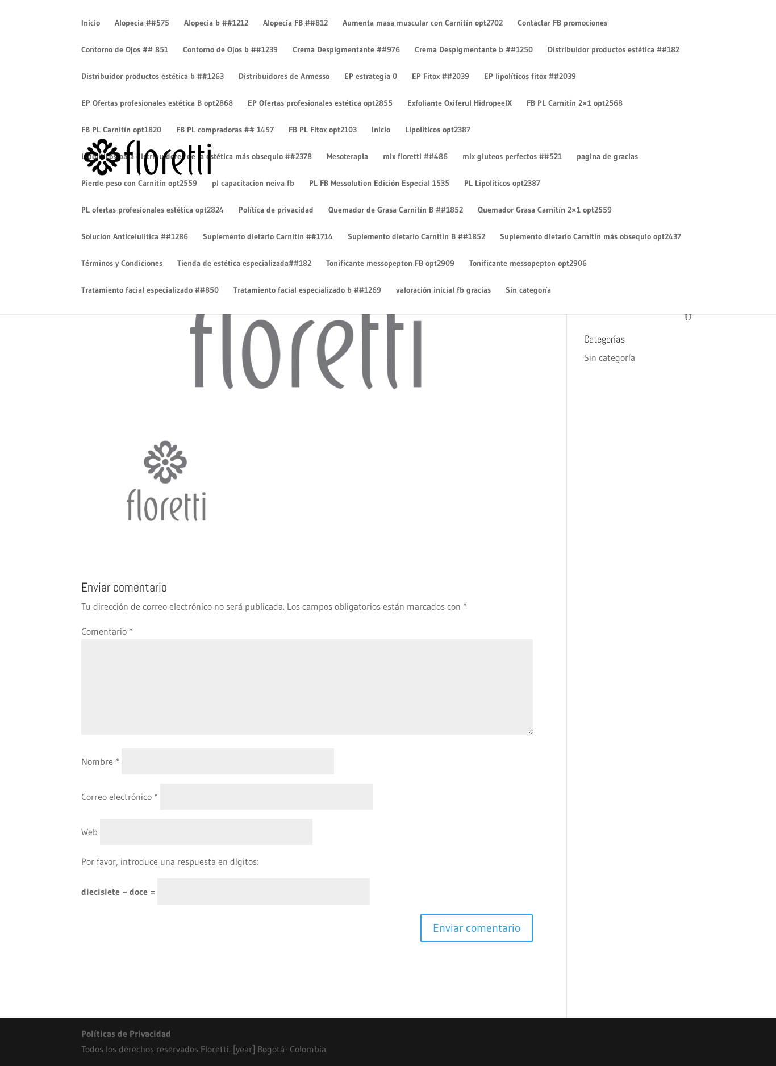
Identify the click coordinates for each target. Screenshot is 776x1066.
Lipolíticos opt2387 (437, 130)
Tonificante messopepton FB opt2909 (390, 263)
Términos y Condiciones (121, 263)
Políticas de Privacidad (126, 1033)
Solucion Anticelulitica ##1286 (134, 236)
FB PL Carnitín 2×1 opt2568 (575, 103)
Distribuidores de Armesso (284, 76)
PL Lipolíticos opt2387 (502, 183)
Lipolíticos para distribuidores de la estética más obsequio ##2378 (196, 156)
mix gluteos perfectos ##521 (512, 156)
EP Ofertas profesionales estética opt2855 (320, 103)
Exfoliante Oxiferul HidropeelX (459, 103)
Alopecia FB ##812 (295, 23)
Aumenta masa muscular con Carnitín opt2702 (423, 23)
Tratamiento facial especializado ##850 (150, 290)
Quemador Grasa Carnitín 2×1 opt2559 (545, 210)
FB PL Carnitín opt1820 (121, 130)
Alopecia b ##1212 (216, 23)
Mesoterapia (347, 156)
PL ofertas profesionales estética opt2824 (152, 210)
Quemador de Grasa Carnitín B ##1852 (395, 210)
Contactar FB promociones (562, 23)
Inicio (90, 23)
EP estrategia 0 (370, 76)
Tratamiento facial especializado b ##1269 (307, 290)
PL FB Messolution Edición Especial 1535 (379, 183)
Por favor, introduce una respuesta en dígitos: (169, 861)
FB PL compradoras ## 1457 (225, 130)
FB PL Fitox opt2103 (323, 130)
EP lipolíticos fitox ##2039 (530, 76)
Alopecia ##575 (142, 23)
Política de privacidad (276, 210)
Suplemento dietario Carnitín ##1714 (268, 236)
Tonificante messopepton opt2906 (528, 263)
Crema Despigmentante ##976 (346, 50)
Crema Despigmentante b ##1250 (474, 50)
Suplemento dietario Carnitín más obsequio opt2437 (590, 236)
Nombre (100, 761)
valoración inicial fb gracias (443, 290)
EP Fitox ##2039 (440, 76)
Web (89, 832)
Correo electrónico (119, 796)
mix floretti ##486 (415, 156)
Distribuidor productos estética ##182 (613, 50)
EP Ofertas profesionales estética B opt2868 (157, 103)
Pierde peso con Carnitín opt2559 (139, 183)
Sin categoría (528, 290)
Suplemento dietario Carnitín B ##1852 (416, 236)
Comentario (107, 631)
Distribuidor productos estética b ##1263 (152, 76)
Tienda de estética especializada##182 (244, 263)
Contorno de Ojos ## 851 (124, 50)
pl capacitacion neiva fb (253, 183)
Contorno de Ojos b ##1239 (230, 50)
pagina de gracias (607, 156)
